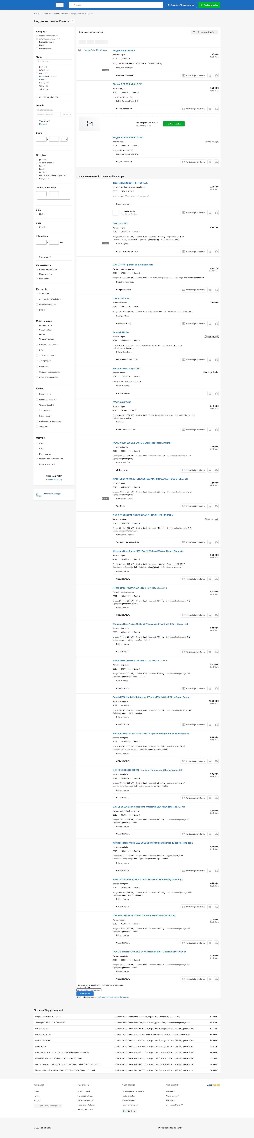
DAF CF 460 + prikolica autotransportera (133, 265)
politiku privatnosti (105, 997)
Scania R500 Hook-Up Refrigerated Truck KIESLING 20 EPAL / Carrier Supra (151, 697)
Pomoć (37, 1096)
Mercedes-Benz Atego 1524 (126, 368)
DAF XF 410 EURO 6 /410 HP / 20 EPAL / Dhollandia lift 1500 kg (144, 916)
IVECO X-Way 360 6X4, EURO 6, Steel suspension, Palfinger (142, 443)
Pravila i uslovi (84, 1091)
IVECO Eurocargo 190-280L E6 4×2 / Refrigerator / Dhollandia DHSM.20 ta (149, 952)
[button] (209, 75)
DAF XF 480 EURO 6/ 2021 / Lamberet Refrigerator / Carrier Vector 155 (147, 770)
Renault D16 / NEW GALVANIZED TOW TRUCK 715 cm (140, 588)
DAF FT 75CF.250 (121, 298)
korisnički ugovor (121, 997)
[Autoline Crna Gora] (43, 5)
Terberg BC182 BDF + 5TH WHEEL (130, 183)
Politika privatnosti (85, 1096)
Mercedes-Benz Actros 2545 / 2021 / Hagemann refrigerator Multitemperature (151, 733)
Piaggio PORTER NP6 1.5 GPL (128, 84)
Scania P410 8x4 (121, 332)
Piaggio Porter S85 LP (124, 50)
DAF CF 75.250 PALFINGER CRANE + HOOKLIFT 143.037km (143, 515)
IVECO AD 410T (120, 224)
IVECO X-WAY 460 (122, 402)
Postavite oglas (174, 124)
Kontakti (37, 1100)
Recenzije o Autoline (86, 1105)
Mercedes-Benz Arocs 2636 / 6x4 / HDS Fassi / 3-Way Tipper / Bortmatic (148, 551)
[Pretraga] (71, 5)
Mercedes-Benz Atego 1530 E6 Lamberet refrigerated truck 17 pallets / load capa (153, 843)
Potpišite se (85, 994)
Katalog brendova (85, 1109)
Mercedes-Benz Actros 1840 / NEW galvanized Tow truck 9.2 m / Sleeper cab (151, 624)
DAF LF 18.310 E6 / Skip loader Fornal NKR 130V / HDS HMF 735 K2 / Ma (149, 807)
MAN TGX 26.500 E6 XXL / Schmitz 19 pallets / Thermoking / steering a (148, 879)
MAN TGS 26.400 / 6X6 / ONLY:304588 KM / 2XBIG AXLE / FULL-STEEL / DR (150, 479)
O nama (37, 1091)
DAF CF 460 (40, 1046)
